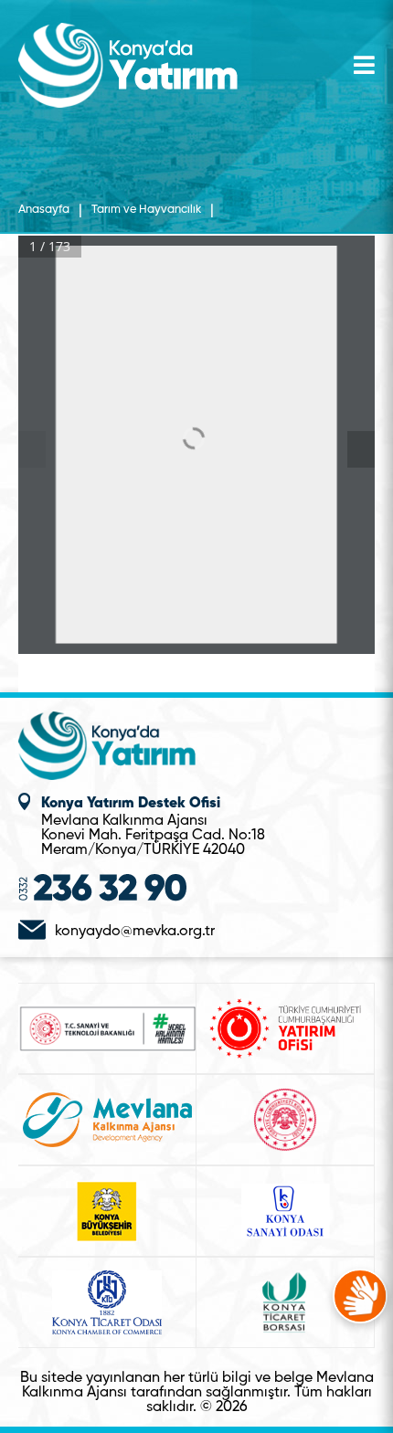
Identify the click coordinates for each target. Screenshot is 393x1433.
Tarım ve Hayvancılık (146, 210)
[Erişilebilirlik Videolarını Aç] (360, 1296)
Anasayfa (43, 210)
